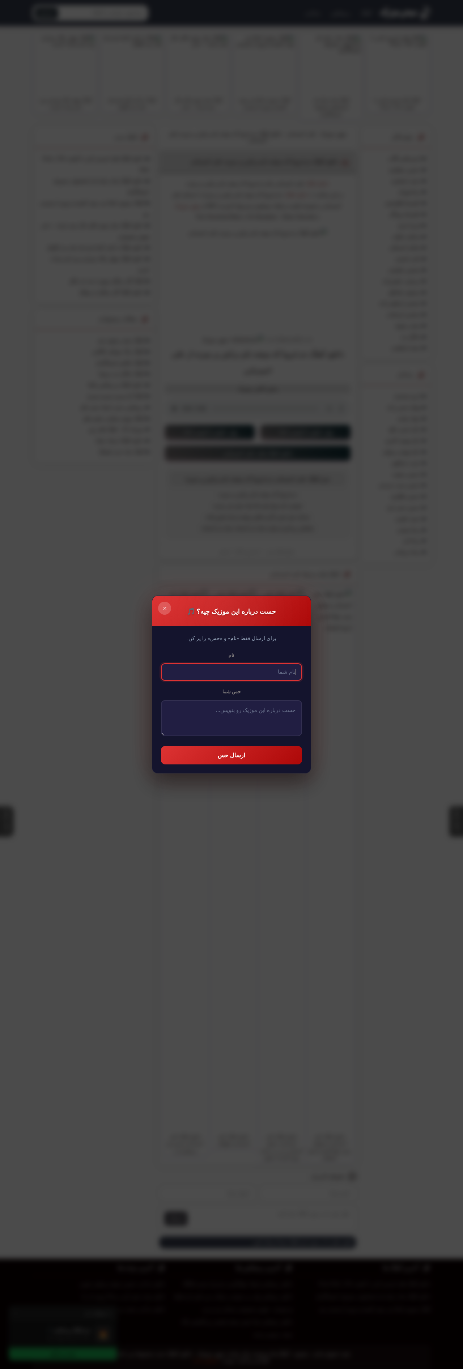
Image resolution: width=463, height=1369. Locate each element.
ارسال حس (231, 755)
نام (231, 655)
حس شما (231, 691)
